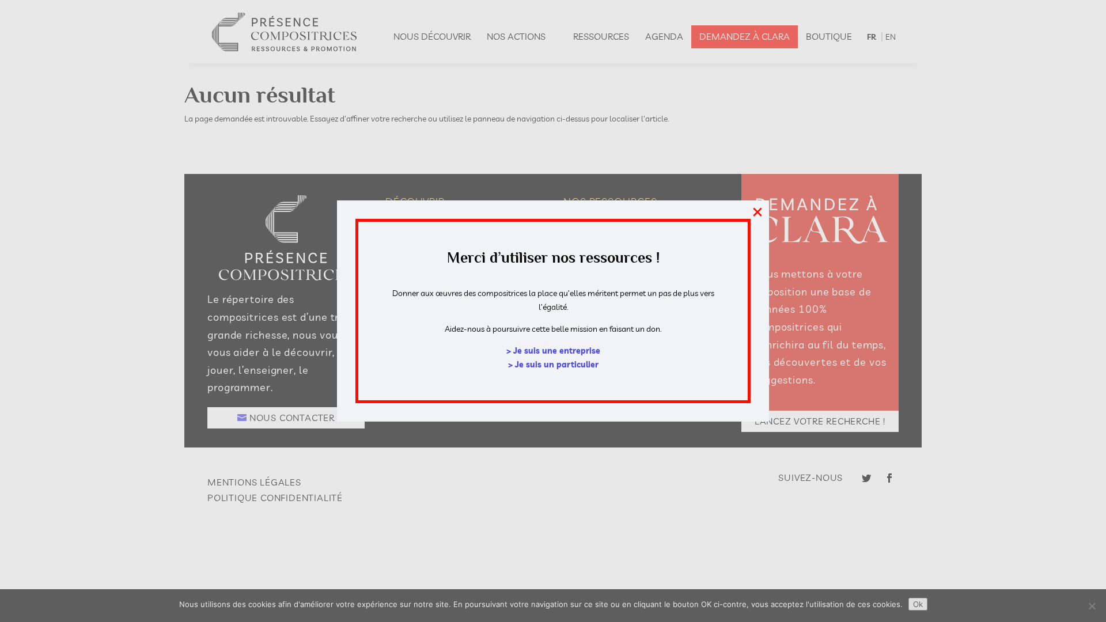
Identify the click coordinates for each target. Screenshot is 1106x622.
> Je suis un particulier (553, 364)
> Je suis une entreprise (553, 351)
